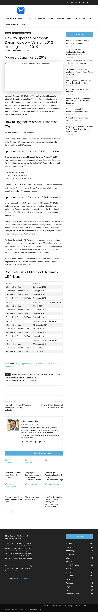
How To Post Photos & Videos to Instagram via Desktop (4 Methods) (18, 407)
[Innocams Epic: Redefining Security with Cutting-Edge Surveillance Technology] (54, 465)
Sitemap (84, 606)
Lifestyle (60, 18)
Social (82, 18)
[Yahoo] (45, 441)
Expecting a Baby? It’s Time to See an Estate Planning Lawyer (79, 62)
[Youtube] (91, 2)
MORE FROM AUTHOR (42, 453)
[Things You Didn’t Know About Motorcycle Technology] (13, 465)
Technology (12, 24)
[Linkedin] (79, 2)
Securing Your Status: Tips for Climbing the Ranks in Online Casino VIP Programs (79, 71)
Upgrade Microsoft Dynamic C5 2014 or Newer (21, 377)
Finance (32, 18)
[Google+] (72, 2)
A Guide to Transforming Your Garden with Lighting (77, 119)
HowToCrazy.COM (20, 610)
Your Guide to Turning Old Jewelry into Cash (78, 90)
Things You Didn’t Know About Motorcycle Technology (13, 475)
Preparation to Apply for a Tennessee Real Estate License (13, 499)
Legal (50, 18)
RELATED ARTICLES (23, 453)
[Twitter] (87, 2)
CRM (13, 33)
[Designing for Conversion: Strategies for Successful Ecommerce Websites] (33, 465)
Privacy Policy (67, 606)
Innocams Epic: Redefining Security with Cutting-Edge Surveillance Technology (79, 100)
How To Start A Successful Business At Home (52, 406)
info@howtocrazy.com (22, 578)
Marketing (72, 18)
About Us (45, 606)
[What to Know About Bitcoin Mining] (33, 489)
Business (22, 18)
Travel (23, 24)
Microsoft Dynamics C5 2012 (50, 374)
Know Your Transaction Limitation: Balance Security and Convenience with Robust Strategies (53, 501)
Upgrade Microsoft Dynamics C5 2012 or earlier (21, 380)
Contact (77, 606)
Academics (11, 18)
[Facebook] (68, 2)
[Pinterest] (83, 2)
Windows (27, 33)
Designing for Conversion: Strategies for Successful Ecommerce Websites (75, 52)
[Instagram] (75, 2)
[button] (90, 18)
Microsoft (37, 203)
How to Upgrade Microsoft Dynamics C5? (25, 374)
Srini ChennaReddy (14, 50)
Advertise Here (56, 606)
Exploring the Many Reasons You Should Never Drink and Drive (78, 82)
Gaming (42, 18)
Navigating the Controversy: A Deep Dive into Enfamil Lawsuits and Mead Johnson (79, 129)
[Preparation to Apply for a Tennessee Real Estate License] (13, 489)
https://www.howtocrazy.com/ (29, 424)
